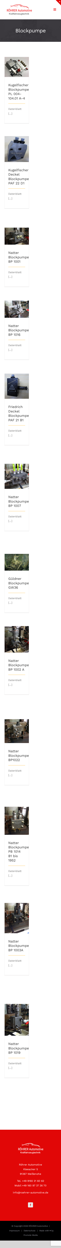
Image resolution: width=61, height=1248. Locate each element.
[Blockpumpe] (17, 67)
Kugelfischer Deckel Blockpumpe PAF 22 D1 (17, 142)
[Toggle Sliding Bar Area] (58, 2)
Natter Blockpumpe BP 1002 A (17, 634)
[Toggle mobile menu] (55, 9)
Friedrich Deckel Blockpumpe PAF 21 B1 (17, 380)
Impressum (14, 1231)
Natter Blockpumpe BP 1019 (17, 1014)
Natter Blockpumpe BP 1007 (17, 470)
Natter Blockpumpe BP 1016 (17, 303)
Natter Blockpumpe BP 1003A (17, 912)
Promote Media (31, 1235)
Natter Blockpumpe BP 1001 (17, 230)
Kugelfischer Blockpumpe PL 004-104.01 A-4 (17, 61)
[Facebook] (30, 1204)
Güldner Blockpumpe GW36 (17, 556)
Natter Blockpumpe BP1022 (17, 725)
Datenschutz (29, 1231)
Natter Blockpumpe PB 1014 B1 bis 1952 (17, 815)
